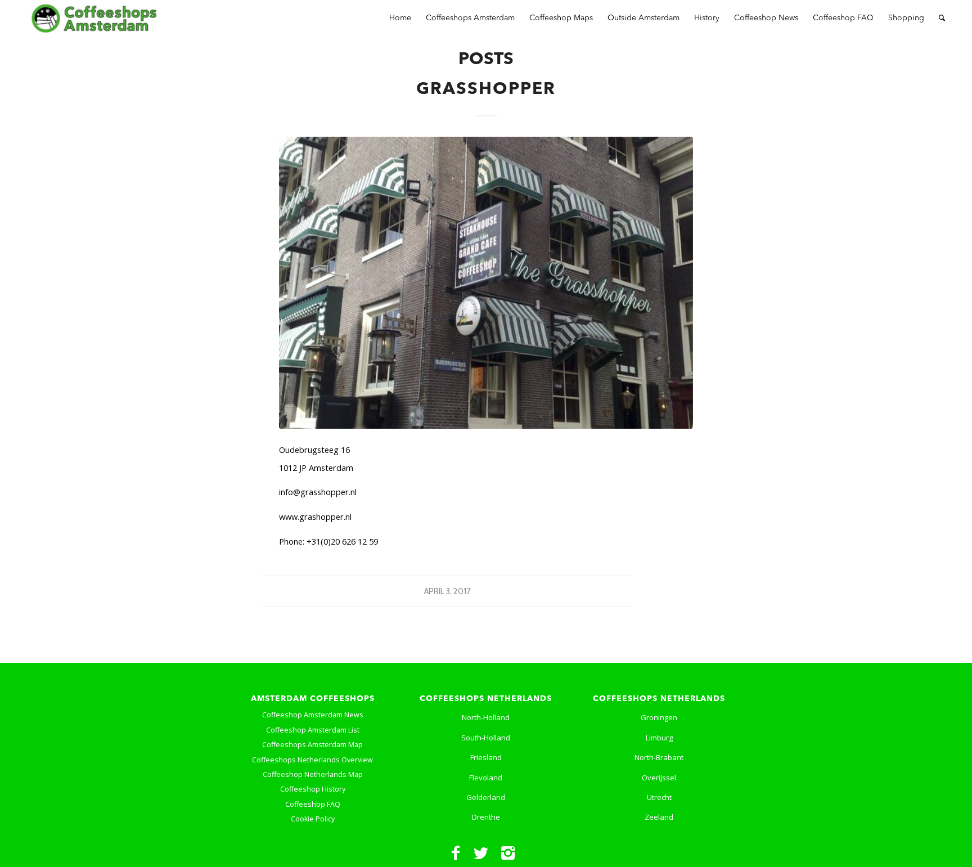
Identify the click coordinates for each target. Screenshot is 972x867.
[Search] (942, 18)
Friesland (486, 757)
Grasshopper (486, 89)
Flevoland (485, 777)
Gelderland (485, 797)
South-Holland (485, 738)
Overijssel (659, 777)
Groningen (659, 717)
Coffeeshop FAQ (312, 804)
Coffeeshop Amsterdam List (312, 730)
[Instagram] (508, 852)
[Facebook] (455, 852)
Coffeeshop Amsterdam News (312, 715)
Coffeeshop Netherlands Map (313, 774)
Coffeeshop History (312, 789)
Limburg (659, 738)
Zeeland (659, 817)
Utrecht (659, 797)
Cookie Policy (313, 819)
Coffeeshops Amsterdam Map (312, 744)
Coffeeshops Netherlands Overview (312, 760)
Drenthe (486, 817)
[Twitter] (480, 852)
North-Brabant (658, 757)
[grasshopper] (486, 283)
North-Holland (486, 717)
